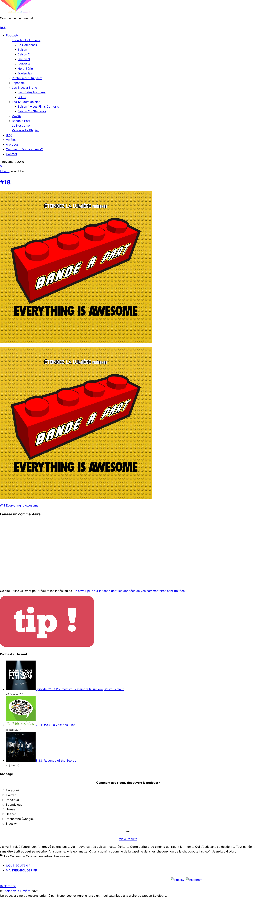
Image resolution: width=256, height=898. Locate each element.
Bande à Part (21, 121)
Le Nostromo (21, 125)
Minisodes (25, 73)
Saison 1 (23, 49)
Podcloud (12, 800)
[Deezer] (243, 879)
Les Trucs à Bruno (24, 87)
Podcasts (12, 35)
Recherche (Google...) (21, 819)
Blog (9, 135)
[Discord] (208, 879)
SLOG (22, 97)
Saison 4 (24, 64)
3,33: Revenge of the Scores (56, 760)
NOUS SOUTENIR (18, 865)
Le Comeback (27, 45)
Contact (11, 154)
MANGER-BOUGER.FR (21, 870)
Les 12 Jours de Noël (26, 102)
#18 (5, 182)
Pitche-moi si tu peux (27, 78)
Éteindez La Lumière (26, 40)
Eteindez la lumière (17, 891)
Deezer (11, 814)
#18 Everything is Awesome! (19, 505)
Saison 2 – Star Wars (32, 111)
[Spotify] (225, 879)
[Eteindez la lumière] (26, 13)
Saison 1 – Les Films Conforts (38, 106)
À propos (12, 144)
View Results (128, 839)
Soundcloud (14, 804)
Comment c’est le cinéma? (24, 149)
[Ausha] (234, 879)
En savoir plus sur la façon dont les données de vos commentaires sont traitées (129, 591)
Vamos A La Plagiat (25, 130)
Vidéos (11, 140)
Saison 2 (24, 54)
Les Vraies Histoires (31, 92)
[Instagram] (194, 879)
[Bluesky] (178, 879)
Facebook (13, 790)
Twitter (11, 795)
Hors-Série (25, 68)
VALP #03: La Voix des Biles (55, 725)
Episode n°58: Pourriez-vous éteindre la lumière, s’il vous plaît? (80, 689)
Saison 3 (24, 59)
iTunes (10, 809)
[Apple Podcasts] (216, 879)
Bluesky (11, 823)
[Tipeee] (252, 879)
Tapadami (18, 83)
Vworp (16, 116)
